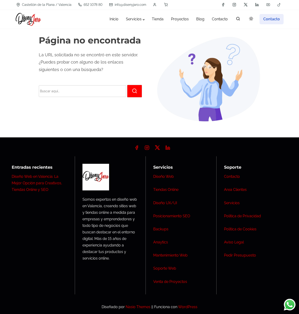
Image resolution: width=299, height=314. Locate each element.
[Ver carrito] (166, 4)
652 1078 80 (93, 5)
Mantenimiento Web (170, 255)
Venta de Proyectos (170, 281)
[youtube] (268, 4)
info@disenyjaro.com (130, 5)
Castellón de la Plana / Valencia (46, 5)
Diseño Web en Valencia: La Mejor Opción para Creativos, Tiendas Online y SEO (37, 183)
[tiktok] (279, 4)
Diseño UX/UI (165, 203)
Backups (160, 229)
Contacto (232, 176)
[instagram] (234, 4)
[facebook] (223, 4)
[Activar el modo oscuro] (250, 19)
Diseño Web (163, 176)
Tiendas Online (165, 189)
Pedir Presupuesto (240, 255)
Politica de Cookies (240, 229)
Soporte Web (164, 268)
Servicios (232, 203)
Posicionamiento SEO (171, 216)
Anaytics (160, 242)
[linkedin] (257, 4)
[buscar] (238, 19)
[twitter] (245, 4)
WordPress (187, 307)
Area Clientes (235, 189)
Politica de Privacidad (242, 216)
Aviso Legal (234, 242)
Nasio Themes (138, 307)
